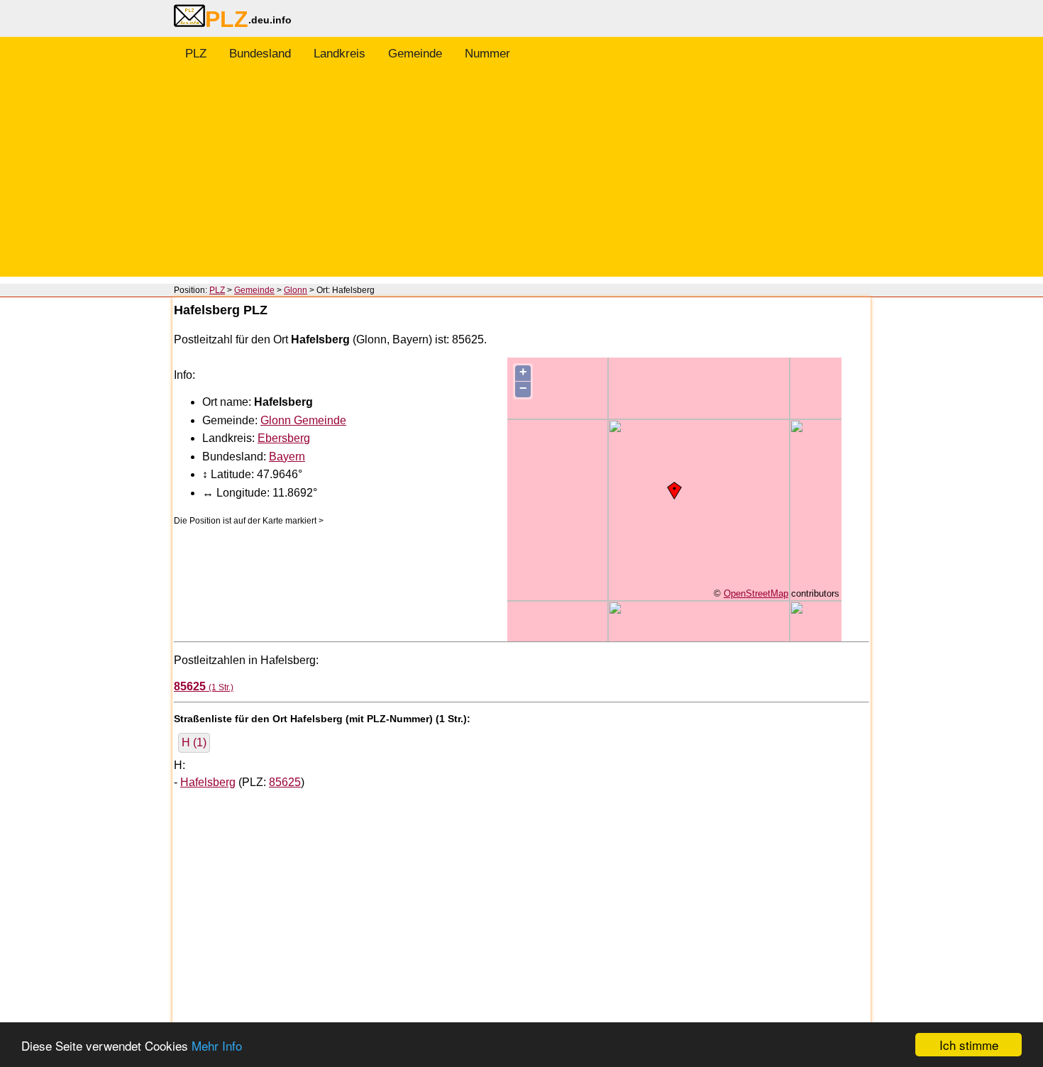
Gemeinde (415, 53)
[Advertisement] (521, 177)
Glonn (295, 290)
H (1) (194, 742)
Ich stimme (968, 1045)
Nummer (487, 53)
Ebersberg (284, 438)
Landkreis (339, 53)
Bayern (287, 456)
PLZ (195, 53)
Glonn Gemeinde (303, 420)
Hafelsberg (208, 782)
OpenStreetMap (756, 593)
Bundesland (260, 53)
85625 (285, 782)
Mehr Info (217, 1045)
